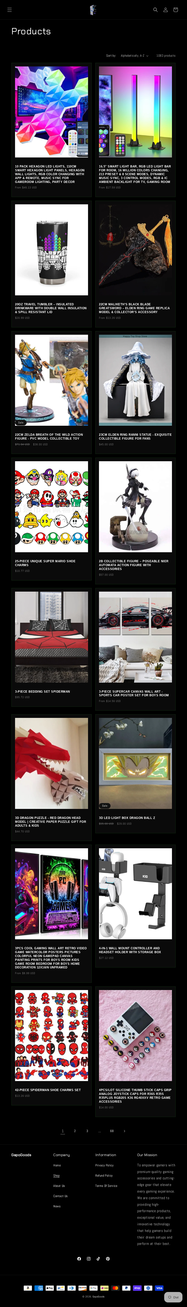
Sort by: (111, 55)
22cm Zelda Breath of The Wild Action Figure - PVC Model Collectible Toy (49, 436)
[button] (10, 10)
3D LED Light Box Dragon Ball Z (127, 818)
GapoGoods (99, 1296)
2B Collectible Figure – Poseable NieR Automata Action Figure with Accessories (134, 565)
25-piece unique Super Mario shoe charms (45, 563)
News (56, 1206)
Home (57, 1165)
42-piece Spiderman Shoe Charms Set (48, 1090)
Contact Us (60, 1196)
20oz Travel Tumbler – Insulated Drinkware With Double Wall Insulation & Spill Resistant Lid (51, 308)
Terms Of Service (106, 1186)
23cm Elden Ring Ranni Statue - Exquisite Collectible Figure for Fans (135, 436)
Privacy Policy (104, 1165)
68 (112, 1131)
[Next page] (124, 1131)
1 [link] (63, 1131)
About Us (59, 1186)
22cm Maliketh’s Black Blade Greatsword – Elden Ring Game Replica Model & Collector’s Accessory (134, 308)
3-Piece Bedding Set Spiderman (42, 691)
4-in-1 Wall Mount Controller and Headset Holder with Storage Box (130, 950)
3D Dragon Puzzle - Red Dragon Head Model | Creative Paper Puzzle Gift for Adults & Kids (50, 821)
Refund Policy (104, 1175)
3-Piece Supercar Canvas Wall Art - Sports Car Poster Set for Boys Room (134, 693)
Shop (56, 1175)
